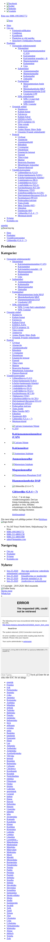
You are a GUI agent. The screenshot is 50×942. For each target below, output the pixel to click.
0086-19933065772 (15, 532)
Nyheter (10, 218)
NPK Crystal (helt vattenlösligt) (31, 100)
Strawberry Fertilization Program (26, 40)
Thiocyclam (23, 157)
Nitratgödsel (23, 48)
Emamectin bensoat (26, 152)
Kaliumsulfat (29, 76)
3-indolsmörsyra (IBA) (28, 180)
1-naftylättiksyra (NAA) (28, 185)
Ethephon (22, 208)
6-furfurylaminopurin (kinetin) (31, 177)
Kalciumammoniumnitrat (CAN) (32, 264)
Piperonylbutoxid (25, 167)
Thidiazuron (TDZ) (26, 190)
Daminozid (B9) (25, 210)
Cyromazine (23, 147)
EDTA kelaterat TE (26, 122)
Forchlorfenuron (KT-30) (29, 188)
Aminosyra (23, 127)
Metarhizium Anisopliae (28, 165)
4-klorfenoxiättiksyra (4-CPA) (31, 193)
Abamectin (22, 139)
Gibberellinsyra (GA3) (28, 172)
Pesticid (15, 134)
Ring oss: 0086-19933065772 (14, 16)
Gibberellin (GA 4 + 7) (28, 213)
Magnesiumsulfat (30, 73)
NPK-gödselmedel (26, 96)
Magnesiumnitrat (30, 61)
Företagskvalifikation (21, 30)
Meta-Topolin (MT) (26, 205)
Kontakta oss (12, 220)
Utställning (17, 33)
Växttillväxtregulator (21, 170)
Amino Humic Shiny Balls (29, 129)
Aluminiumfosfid (25, 142)
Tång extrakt (23, 124)
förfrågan (16, 514)
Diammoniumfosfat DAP (34, 91)
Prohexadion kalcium (27, 200)
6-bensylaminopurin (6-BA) (30, 175)
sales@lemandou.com (16, 539)
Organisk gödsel (19, 106)
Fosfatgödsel (23, 81)
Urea (25, 66)
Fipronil (21, 155)
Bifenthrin (22, 144)
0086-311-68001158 (15, 534)
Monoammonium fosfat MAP (31, 294)
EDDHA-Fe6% (25, 119)
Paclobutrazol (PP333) (28, 198)
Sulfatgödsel (23, 68)
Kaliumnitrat (28, 63)
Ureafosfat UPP (30, 94)
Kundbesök (17, 35)
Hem (9, 25)
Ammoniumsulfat (31, 71)
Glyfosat (21, 137)
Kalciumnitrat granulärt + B (35, 58)
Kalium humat (24, 111)
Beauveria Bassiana (26, 162)
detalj (22, 514)
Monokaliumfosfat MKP (34, 89)
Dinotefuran (23, 149)
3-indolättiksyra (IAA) (27, 182)
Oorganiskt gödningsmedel (24, 46)
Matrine (21, 160)
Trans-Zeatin (23, 203)
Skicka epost (6, 591)
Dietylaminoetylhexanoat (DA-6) (32, 195)
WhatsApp (6, 593)
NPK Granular (29, 104)
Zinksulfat (27, 78)
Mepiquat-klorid (25, 215)
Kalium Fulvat (24, 117)
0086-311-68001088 (16, 537)
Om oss (10, 28)
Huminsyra (23, 109)
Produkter (11, 43)
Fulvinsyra (22, 114)
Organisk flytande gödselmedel (31, 132)
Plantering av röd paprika (23, 38)
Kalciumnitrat (29, 56)
